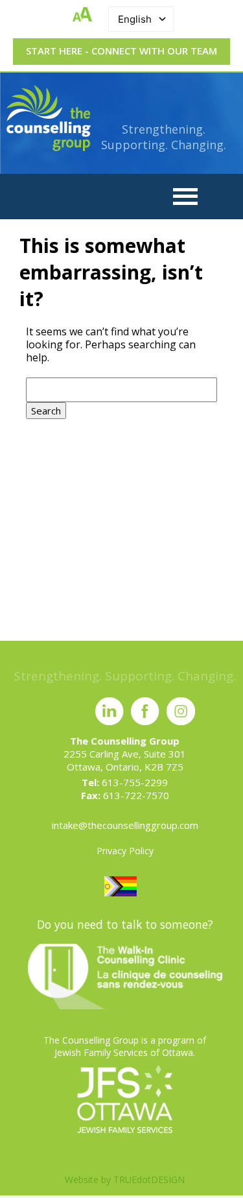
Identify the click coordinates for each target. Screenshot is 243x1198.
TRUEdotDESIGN (149, 1179)
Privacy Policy (125, 851)
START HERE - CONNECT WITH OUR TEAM (121, 50)
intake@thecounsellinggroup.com (125, 825)
